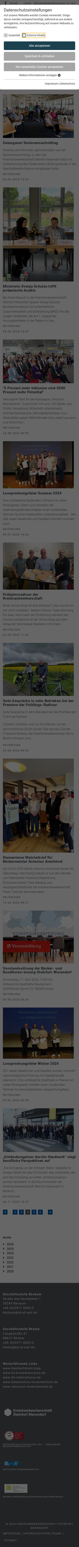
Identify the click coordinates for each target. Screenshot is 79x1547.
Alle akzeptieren (39, 46)
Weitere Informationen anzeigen (38, 75)
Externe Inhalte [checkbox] (36, 35)
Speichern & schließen (39, 56)
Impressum (51, 83)
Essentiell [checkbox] (14, 35)
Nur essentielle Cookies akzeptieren (39, 67)
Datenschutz (67, 83)
